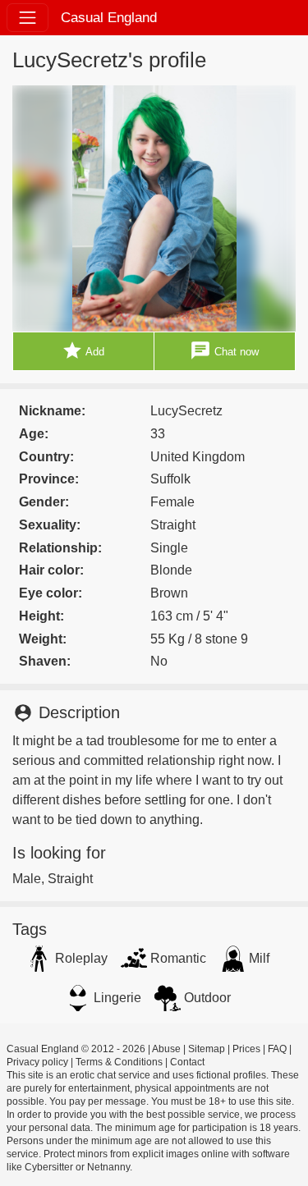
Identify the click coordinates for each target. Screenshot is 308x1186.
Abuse (166, 1049)
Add (83, 350)
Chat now (224, 350)
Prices (246, 1049)
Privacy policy (37, 1062)
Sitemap (206, 1049)
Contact (187, 1062)
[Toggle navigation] (27, 17)
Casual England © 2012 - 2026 (76, 1049)
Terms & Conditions (119, 1062)
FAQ (277, 1049)
